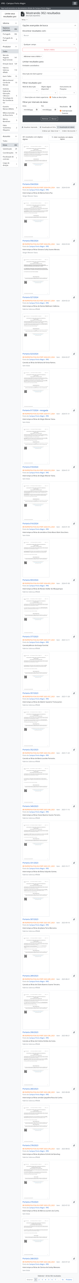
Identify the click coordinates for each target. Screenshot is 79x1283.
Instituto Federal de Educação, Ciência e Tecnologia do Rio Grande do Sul (10, 96)
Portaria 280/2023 (30, 1089)
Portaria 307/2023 (30, 919)
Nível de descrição (29, 87)
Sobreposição (67, 111)
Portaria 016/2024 (30, 523)
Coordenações (10, 153)
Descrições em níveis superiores (36, 97)
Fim (42, 106)
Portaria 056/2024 (30, 241)
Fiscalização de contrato (10, 158)
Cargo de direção (10, 164)
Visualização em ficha (49, 127)
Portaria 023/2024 (30, 354)
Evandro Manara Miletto (10, 108)
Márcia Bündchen (10, 120)
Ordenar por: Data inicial (50, 131)
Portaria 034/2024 (30, 184)
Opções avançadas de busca (35, 25)
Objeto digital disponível (46, 88)
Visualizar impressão (30, 127)
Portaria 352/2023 (30, 749)
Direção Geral (10, 64)
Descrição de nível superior (32, 74)
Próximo (69, 1280)
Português (10, 34)
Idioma (6, 23)
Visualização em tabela (66, 127)
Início (24, 106)
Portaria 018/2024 (30, 467)
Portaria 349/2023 (30, 806)
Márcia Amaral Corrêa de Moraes (10, 82)
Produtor (7, 46)
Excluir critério (49, 50)
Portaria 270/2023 (30, 1202)
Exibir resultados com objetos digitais (63, 138)
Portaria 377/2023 (30, 636)
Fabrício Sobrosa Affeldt (10, 70)
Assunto (6, 136)
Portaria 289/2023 (30, 976)
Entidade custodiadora (31, 65)
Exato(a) (65, 113)
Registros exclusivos (10, 29)
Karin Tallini (10, 76)
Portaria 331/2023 (30, 863)
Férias (10, 145)
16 (62, 1280)
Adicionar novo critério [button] (32, 56)
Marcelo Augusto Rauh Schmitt (10, 57)
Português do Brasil (10, 39)
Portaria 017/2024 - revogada (35, 410)
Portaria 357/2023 (30, 693)
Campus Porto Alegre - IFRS (39, 190)
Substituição (10, 149)
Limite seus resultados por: (10, 15)
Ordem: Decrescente (69, 131)
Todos (5, 51)
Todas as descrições (59, 97)
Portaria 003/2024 (30, 580)
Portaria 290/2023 (30, 1032)
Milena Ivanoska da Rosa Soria (10, 114)
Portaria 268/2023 (30, 1258)
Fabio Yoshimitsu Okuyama (10, 127)
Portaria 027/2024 (30, 297)
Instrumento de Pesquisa (65, 88)
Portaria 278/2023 (30, 1145)
